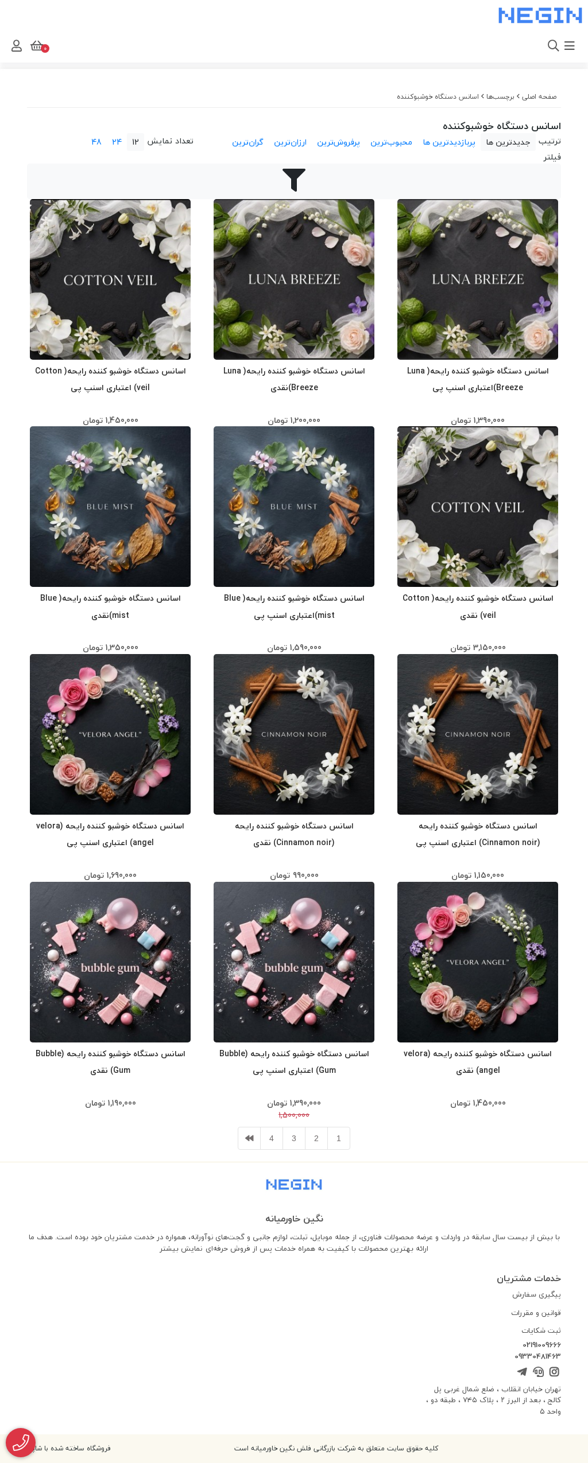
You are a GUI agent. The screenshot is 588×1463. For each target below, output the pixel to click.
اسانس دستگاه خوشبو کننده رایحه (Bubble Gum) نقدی (110, 1061)
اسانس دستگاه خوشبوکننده (438, 97)
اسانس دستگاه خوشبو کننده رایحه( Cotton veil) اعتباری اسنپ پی (110, 379)
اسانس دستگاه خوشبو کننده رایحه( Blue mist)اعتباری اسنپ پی (294, 606)
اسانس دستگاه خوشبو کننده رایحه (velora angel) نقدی (478, 1061)
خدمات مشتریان (529, 1278)
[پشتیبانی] (537, 1373)
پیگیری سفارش (536, 1294)
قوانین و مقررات (536, 1312)
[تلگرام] (521, 1373)
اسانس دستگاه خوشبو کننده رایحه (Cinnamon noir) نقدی (294, 834)
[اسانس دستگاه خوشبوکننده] (294, 1185)
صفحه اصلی (539, 97)
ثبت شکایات (541, 1330)
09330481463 (537, 1357)
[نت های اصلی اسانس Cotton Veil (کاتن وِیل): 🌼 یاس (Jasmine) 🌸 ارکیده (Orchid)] (110, 279)
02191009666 (542, 1345)
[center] (538, 46)
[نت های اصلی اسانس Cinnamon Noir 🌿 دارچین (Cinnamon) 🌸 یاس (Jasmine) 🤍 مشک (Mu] (477, 734)
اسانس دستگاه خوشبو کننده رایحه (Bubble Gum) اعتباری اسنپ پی (294, 1061)
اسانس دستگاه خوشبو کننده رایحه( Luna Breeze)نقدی (294, 379)
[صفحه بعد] (249, 1138)
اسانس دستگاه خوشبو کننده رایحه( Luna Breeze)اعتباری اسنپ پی (478, 379)
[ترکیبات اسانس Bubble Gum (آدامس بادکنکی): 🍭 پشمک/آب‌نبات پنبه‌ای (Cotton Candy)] (294, 962)
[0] (36, 46)
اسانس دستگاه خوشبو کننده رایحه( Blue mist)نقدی (110, 606)
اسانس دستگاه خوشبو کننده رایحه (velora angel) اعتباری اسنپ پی (110, 834)
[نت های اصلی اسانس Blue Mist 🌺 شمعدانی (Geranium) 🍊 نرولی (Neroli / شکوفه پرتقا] (294, 506)
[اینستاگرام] (554, 1373)
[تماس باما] (21, 1442)
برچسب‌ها (500, 97)
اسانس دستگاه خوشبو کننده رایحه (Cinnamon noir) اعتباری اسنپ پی (478, 834)
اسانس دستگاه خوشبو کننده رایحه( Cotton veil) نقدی (478, 606)
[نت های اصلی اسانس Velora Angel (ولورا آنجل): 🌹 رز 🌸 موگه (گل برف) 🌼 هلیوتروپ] (110, 734)
